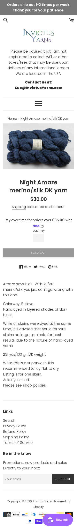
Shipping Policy (16, 437)
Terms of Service (18, 442)
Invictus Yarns (42, 501)
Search (9, 420)
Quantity (39, 231)
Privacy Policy (14, 426)
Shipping (19, 206)
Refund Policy (14, 431)
